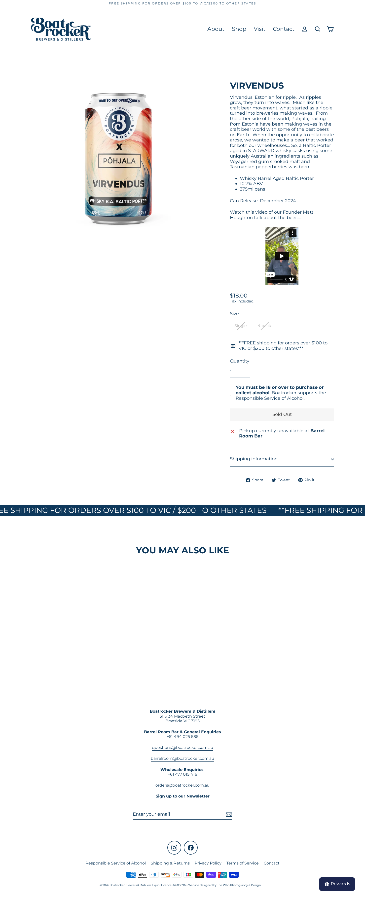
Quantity (239, 361)
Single (240, 326)
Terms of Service (242, 863)
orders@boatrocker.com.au (182, 785)
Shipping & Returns (170, 863)
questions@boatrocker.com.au (182, 747)
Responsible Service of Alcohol (115, 863)
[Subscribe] (228, 815)
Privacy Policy (208, 863)
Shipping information (254, 459)
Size (234, 314)
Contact (283, 29)
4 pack (264, 326)
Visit (259, 29)
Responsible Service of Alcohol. (270, 398)
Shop (239, 29)
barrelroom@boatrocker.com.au (182, 758)
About (215, 29)
